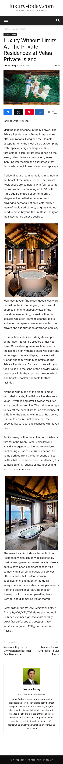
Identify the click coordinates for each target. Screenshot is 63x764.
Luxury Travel (19, 28)
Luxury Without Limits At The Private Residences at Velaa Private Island (30, 50)
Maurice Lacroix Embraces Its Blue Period (48, 651)
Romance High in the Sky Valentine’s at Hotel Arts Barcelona (17, 651)
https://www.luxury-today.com (32, 694)
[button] (6, 20)
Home (6, 28)
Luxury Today (10, 65)
